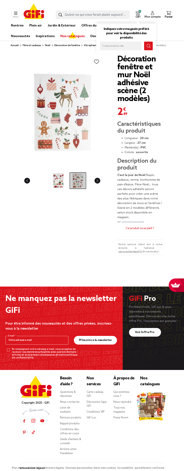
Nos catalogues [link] (72, 36)
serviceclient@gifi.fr (130, 251)
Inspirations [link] (45, 36)
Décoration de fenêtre (67, 45)
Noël (47, 45)
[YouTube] (42, 420)
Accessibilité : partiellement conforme (140, 468)
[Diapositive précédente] (30, 180)
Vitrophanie (90, 45)
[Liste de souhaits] (96, 61)
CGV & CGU (35, 468)
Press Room (120, 417)
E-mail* (11, 336)
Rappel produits (70, 423)
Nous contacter (70, 402)
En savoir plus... (151, 251)
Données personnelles (79, 468)
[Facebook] (24, 420)
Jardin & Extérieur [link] (62, 26)
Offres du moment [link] (96, 26)
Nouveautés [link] (20, 36)
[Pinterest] (24, 432)
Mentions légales (54, 468)
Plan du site (19, 468)
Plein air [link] (35, 26)
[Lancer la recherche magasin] (148, 46)
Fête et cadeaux (32, 45)
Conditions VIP (96, 412)
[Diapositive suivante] (94, 180)
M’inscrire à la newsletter (95, 340)
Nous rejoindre (122, 402)
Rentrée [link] (17, 26)
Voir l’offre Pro (145, 332)
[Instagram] (33, 420)
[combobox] (93, 14)
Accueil (15, 45)
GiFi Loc (91, 417)
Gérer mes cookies (104, 468)
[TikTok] (33, 432)
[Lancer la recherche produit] (60, 15)
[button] (137, 15)
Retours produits (70, 417)
